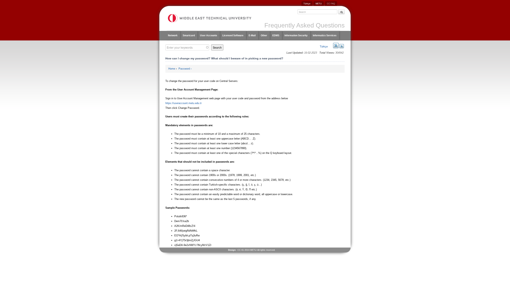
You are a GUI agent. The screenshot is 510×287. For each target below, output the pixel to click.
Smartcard (189, 35)
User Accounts (208, 35)
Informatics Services (324, 35)
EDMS (275, 35)
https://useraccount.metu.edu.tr (183, 103)
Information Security (296, 35)
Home (171, 68)
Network (173, 35)
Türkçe (306, 3)
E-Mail (252, 35)
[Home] (209, 18)
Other (264, 35)
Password (184, 68)
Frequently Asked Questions (304, 25)
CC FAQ (331, 3)
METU (319, 3)
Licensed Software (232, 35)
